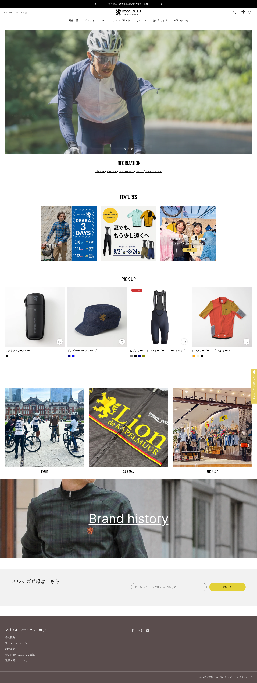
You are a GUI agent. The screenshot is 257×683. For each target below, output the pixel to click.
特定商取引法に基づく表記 (20, 654)
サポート (141, 20)
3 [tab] (132, 149)
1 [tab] (125, 149)
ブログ (140, 171)
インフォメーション (96, 20)
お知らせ (100, 171)
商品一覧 (73, 20)
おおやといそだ (153, 171)
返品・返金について (16, 660)
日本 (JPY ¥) (9, 12)
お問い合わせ (181, 20)
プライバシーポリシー (17, 643)
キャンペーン (126, 171)
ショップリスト (121, 20)
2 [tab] (128, 149)
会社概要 (10, 637)
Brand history (129, 518)
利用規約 (10, 648)
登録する (227, 587)
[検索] (250, 12)
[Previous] (95, 3)
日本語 (24, 12)
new (22, 134)
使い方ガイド (160, 20)
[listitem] (128, 4)
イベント (112, 171)
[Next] (161, 3)
